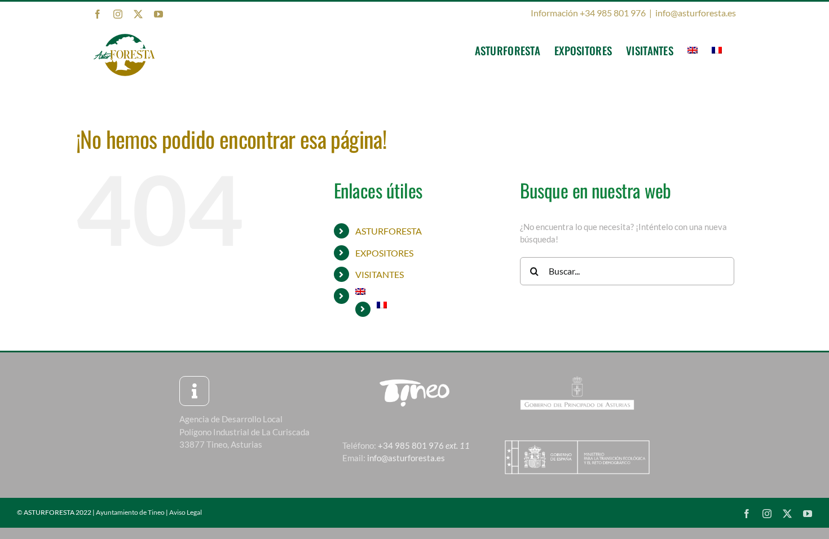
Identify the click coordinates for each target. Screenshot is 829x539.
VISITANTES (379, 274)
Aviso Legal (185, 512)
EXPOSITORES (384, 253)
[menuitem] (692, 50)
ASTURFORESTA (388, 231)
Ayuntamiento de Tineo (130, 512)
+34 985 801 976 (424, 445)
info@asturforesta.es (695, 12)
